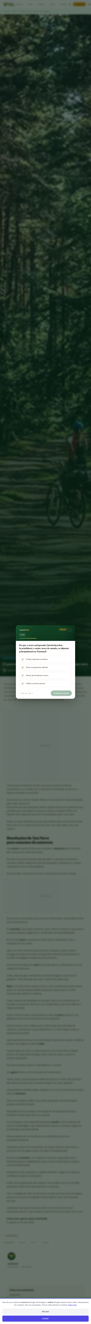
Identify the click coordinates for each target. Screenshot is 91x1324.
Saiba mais (72, 1305)
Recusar (45, 1311)
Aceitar (45, 1318)
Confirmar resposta (61, 693)
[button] (45, 659)
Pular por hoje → (27, 693)
